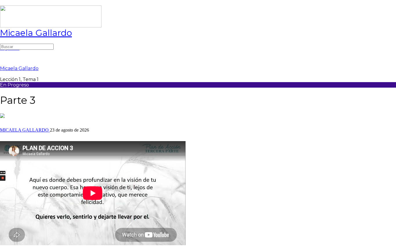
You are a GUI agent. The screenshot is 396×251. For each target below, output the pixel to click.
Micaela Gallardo (36, 32)
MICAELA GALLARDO (25, 130)
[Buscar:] (27, 46)
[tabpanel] (198, 193)
